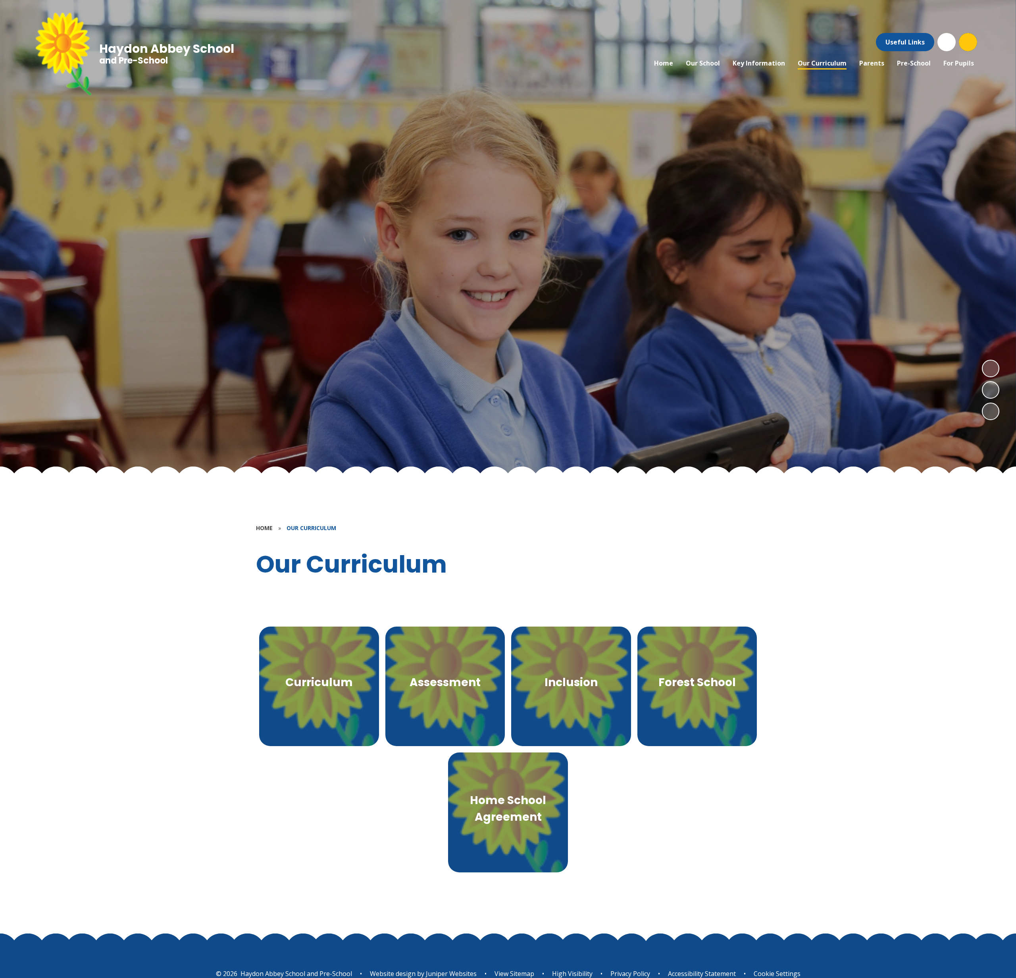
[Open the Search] (968, 42)
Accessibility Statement (702, 973)
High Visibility (572, 973)
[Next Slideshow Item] (990, 368)
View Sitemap (514, 973)
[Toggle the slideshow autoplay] (990, 411)
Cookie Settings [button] (777, 973)
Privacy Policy (630, 973)
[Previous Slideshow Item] (990, 390)
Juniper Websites (450, 973)
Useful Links (905, 42)
